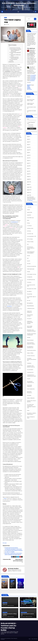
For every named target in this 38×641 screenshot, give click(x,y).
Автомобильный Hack (31, 279)
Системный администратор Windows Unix (31, 359)
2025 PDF (29, 89)
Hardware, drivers (30, 228)
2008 (28, 179)
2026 (28, 136)
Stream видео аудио (30, 268)
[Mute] (34, 26)
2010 (28, 173)
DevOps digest (30, 124)
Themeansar (3, 639)
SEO (28, 258)
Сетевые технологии (31, 355)
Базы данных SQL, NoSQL (31, 288)
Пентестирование (30, 340)
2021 (28, 147)
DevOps (6, 17)
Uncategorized (29, 276)
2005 (28, 187)
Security (28, 255)
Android (28, 209)
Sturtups (28, 271)
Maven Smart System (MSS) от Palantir (27, 603)
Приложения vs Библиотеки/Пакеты (16, 55)
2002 (28, 195)
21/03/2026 (23, 605)
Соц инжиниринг (30, 369)
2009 (28, 176)
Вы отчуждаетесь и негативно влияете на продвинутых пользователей (16, 50)
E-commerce (29, 225)
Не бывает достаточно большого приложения (15, 58)
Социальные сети (30, 372)
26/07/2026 (5, 605)
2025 (28, 139)
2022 (28, 144)
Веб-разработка (30, 303)
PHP (28, 244)
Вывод (12, 60)
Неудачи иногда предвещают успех (16, 53)
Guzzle (5, 498)
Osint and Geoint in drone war (27, 614)
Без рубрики (29, 291)
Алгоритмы (29, 282)
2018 (28, 155)
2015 (28, 163)
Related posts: (11, 61)
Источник (5, 542)
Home (30, 638)
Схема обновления (14, 59)
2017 (28, 157)
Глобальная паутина (30, 308)
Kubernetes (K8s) (7, 559)
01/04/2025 (23, 616)
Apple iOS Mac (29, 212)
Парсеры (28, 337)
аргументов (9, 306)
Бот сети (28, 300)
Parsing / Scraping (30, 241)
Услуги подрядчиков (31, 388)
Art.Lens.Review (33, 75)
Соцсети (28, 378)
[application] (31, 25)
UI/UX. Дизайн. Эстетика (31, 274)
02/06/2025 (5, 616)
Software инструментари (31, 266)
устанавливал (14, 221)
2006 (28, 184)
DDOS (28, 220)
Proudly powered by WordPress (6, 638)
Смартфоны (29, 363)
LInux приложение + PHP (31, 236)
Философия (29, 395)
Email (28, 118)
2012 (28, 168)
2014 (28, 165)
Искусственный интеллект (25, 601)
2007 (28, 181)
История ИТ (29, 318)
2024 (28, 141)
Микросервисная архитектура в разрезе (18, 560)
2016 (28, 160)
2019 (28, 152)
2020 (28, 149)
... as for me (12, 580)
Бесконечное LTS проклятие (15, 47)
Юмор (28, 410)
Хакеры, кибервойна (24, 612)
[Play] (28, 26)
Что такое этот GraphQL (9, 551)
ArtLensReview (33, 77)
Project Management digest (31, 123)
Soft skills (28, 263)
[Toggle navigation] (18, 11)
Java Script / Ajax (30, 233)
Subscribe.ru (30, 200)
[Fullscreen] (35, 26)
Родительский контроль (31, 350)
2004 (28, 189)
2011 (28, 171)
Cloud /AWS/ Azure (30, 217)
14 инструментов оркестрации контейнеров (13, 550)
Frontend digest (30, 126)
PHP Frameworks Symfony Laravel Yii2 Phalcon (30, 248)
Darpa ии (28, 96)
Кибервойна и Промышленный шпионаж (30, 322)
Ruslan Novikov (14, 568)
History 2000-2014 (34, 638)
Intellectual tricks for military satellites (9, 614)
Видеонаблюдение (30, 305)
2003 (28, 192)
